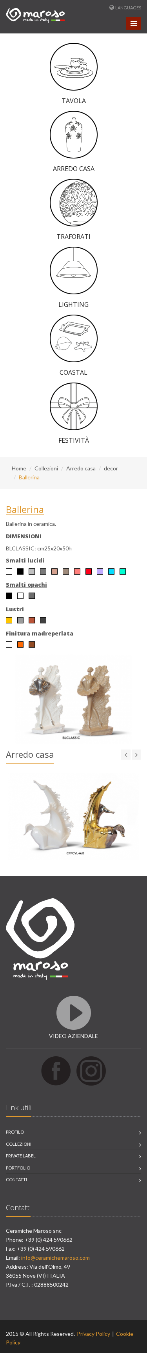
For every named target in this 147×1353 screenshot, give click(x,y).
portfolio (18, 1167)
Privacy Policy (93, 1333)
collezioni (18, 1143)
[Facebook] (56, 1070)
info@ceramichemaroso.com (55, 1257)
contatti (16, 1179)
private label (21, 1155)
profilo (15, 1131)
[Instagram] (91, 1070)
